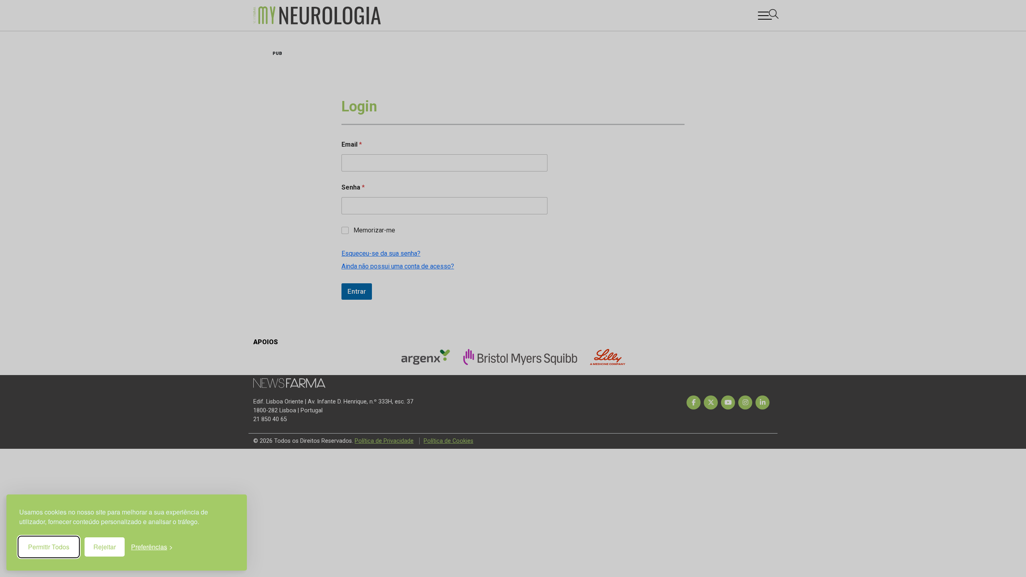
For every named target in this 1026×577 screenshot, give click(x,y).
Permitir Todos (48, 546)
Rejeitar (104, 546)
